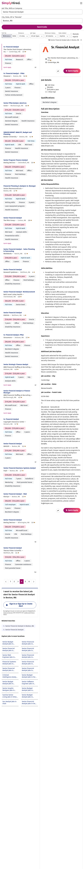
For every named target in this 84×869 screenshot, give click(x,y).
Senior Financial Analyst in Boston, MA (19, 626)
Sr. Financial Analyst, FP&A (13, 335)
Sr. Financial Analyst (11, 47)
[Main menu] (81, 3)
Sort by (4, 33)
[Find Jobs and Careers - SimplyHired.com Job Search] (11, 3)
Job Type (33, 33)
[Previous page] (6, 581)
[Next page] (33, 581)
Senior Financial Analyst (12, 218)
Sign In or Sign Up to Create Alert (20, 605)
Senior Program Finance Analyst (15, 160)
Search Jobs (42, 27)
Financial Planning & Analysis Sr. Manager (19, 186)
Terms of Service (8, 612)
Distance (21, 33)
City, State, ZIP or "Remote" (12, 17)
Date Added (62, 33)
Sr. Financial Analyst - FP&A (13, 73)
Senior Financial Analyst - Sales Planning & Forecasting (19, 250)
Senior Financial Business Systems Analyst (19, 468)
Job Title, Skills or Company (12, 8)
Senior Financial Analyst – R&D (15, 494)
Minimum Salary (50, 33)
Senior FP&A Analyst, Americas (15, 103)
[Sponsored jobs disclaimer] (81, 40)
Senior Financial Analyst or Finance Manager (16, 392)
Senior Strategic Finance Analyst (15, 364)
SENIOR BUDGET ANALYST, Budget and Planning (17, 133)
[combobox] (42, 12)
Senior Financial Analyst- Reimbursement (19, 292)
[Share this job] (58, 71)
